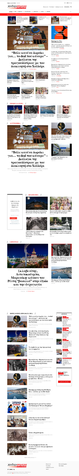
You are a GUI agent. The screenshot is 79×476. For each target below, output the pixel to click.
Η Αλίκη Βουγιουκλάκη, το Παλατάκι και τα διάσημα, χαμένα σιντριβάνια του (61, 232)
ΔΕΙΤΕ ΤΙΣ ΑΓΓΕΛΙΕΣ (64, 381)
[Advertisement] (39, 183)
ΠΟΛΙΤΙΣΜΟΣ (65, 349)
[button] (70, 6)
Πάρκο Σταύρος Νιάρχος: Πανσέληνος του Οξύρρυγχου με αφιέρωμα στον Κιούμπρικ (64, 116)
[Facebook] (64, 3)
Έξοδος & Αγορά (16, 103)
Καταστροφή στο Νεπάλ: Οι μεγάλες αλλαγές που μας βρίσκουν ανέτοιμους (41, 447)
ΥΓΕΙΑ (57, 87)
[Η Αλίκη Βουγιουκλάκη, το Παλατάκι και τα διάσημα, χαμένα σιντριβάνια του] (61, 223)
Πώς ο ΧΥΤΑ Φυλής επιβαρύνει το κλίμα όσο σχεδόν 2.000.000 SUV (26, 96)
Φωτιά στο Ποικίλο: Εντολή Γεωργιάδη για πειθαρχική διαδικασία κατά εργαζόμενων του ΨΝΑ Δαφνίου (67, 344)
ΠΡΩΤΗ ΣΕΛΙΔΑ (59, 93)
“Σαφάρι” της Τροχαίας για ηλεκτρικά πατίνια (59, 158)
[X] (66, 3)
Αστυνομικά (15, 123)
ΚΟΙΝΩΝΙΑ (58, 61)
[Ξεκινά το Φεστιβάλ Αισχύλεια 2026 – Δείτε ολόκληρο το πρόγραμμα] (42, 90)
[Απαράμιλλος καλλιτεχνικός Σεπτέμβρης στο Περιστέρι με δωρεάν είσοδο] (59, 361)
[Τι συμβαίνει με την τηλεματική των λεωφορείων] (34, 20)
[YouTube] (68, 3)
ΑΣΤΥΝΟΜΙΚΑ (61, 48)
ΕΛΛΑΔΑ (64, 339)
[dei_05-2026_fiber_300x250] (59, 32)
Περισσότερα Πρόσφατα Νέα (21, 313)
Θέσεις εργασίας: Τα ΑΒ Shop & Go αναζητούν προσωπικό (19, 14)
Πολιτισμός (33, 195)
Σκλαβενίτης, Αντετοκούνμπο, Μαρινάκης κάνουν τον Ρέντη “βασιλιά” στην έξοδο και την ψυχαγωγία (22, 19)
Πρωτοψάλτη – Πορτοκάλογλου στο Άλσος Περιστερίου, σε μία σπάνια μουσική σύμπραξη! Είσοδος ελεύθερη (61, 66)
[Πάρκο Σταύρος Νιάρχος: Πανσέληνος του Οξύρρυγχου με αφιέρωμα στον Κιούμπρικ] (64, 109)
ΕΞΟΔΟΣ (57, 55)
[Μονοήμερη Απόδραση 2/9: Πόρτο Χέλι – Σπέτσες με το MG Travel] (13, 75)
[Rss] (71, 3)
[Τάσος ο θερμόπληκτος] (42, 75)
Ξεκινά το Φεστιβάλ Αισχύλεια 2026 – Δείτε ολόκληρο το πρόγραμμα (41, 96)
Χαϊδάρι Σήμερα (33, 69)
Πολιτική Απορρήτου (14, 223)
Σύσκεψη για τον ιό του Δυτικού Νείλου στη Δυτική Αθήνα (27, 81)
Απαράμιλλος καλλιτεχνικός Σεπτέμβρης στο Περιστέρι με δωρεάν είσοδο (67, 362)
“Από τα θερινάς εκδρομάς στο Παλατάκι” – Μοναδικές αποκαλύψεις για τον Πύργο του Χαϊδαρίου (35, 233)
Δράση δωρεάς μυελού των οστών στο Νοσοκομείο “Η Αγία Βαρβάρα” (59, 85)
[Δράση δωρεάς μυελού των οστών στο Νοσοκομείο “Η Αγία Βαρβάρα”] (17, 407)
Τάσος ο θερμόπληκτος (40, 80)
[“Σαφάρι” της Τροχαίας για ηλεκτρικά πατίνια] (61, 150)
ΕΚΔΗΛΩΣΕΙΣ (65, 358)
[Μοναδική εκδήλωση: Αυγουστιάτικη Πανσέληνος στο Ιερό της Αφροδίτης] (13, 90)
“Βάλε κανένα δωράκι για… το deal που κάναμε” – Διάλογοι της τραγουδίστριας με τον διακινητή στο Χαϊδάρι (28, 59)
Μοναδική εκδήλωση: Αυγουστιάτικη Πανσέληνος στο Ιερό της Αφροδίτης (13, 96)
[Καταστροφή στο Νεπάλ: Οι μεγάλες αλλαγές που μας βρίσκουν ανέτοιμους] (17, 449)
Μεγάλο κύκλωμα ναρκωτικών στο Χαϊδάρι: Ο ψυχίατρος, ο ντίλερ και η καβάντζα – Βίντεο (60, 73)
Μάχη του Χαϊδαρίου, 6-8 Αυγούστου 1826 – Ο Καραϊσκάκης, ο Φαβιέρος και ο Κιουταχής (67, 334)
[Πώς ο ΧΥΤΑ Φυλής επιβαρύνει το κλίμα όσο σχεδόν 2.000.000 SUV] (27, 90)
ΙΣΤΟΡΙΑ (64, 316)
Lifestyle (14, 242)
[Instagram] (69, 3)
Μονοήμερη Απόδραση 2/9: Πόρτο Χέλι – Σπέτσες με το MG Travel (13, 81)
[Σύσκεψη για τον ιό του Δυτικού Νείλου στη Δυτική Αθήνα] (27, 75)
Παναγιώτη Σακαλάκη (24, 473)
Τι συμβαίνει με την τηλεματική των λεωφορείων (42, 18)
